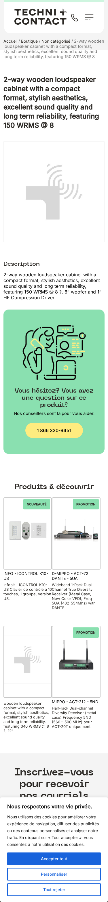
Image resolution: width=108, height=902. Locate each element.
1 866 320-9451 (54, 430)
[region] (54, 849)
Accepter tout (54, 858)
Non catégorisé (55, 41)
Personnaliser (54, 874)
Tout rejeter (54, 889)
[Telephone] (75, 18)
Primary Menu (89, 17)
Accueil (10, 41)
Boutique (29, 41)
